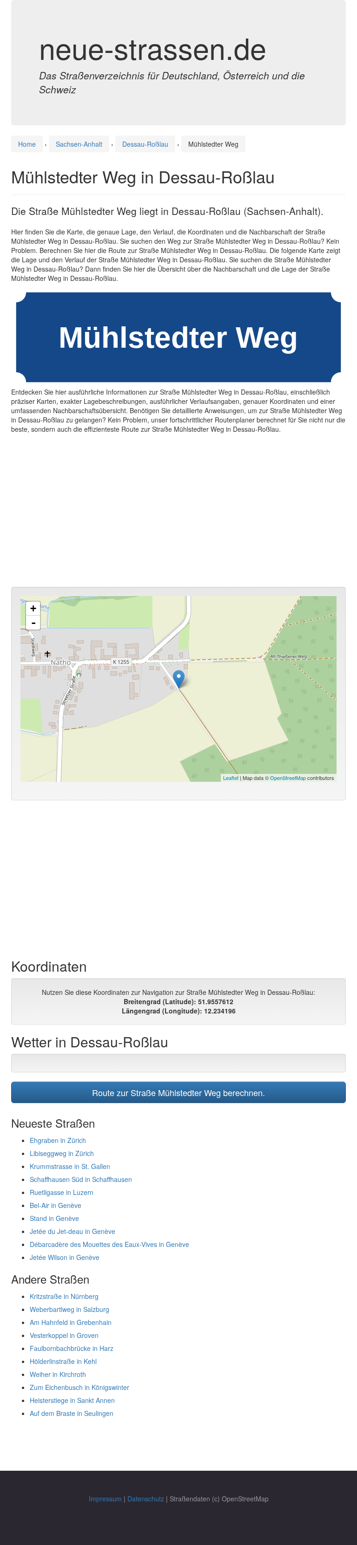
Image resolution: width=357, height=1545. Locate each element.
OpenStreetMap (288, 777)
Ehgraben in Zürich (58, 1140)
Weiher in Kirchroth (58, 1374)
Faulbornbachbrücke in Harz (71, 1348)
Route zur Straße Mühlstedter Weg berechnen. (178, 1092)
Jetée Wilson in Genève (64, 1257)
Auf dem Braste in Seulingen (71, 1413)
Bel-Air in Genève (55, 1205)
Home (27, 144)
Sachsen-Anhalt (79, 144)
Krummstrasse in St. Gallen (70, 1166)
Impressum (105, 1498)
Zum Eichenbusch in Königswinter (79, 1387)
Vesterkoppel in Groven (64, 1335)
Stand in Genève (54, 1218)
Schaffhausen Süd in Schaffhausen (81, 1179)
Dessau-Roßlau (145, 144)
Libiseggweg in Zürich (62, 1153)
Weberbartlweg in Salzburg (69, 1309)
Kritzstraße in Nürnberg (64, 1296)
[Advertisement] (178, 513)
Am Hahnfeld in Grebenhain (71, 1322)
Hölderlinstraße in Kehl (63, 1361)
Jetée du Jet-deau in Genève (72, 1231)
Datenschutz (145, 1498)
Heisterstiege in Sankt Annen (72, 1400)
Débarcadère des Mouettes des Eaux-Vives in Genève (109, 1244)
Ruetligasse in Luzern (61, 1192)
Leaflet (230, 777)
